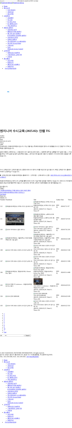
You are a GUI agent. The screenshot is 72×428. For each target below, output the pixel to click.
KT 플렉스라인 (12, 377)
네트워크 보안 (12, 383)
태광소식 (11, 416)
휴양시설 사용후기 (14, 418)
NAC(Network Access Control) (15, 402)
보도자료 (11, 414)
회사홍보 (7, 412)
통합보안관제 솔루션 (14, 385)
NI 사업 (10, 373)
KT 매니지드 (12, 375)
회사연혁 (11, 368)
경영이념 (11, 366)
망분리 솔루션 (12, 393)
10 (4, 329)
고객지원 (7, 404)
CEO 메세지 (11, 364)
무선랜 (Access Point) (14, 397)
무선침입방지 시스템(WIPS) (17, 395)
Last (5, 332)
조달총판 (11, 371)
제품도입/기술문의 (14, 406)
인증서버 (11, 399)
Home (5, 360)
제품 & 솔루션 (8, 381)
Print (2, 188)
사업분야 (7, 369)
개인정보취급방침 (33, 356)
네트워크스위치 (13, 391)
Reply (4, 194)
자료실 (10, 410)
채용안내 (11, 420)
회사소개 (7, 362)
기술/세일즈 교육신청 (15, 408)
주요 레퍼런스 (12, 379)
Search (28, 335)
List (1, 194)
